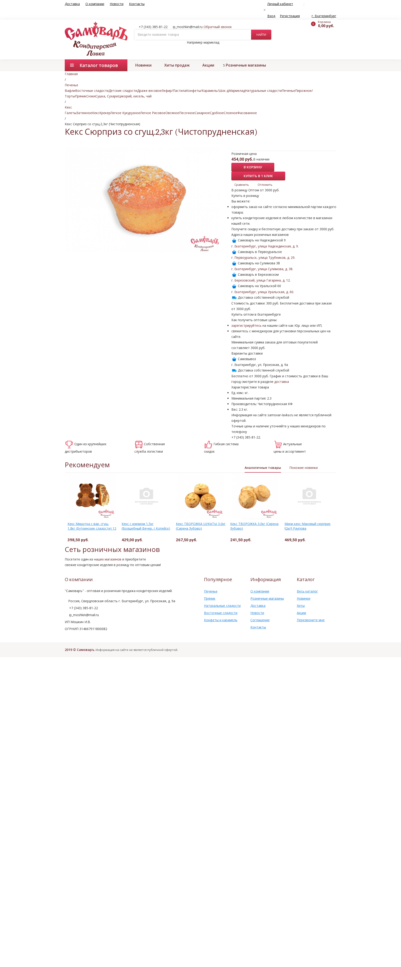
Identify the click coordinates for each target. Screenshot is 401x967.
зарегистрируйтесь (246, 325)
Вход (271, 16)
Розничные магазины (246, 65)
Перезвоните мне (311, 620)
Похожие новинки (303, 467)
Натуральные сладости (263, 90)
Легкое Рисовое (152, 113)
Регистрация (290, 16)
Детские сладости (123, 90)
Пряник (80, 96)
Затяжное (84, 113)
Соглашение (260, 620)
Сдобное (217, 113)
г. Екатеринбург (324, 16)
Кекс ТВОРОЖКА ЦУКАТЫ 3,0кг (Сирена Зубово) (201, 526)
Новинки (143, 65)
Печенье (288, 90)
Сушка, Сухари (106, 96)
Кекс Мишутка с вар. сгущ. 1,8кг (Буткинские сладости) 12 (92, 526)
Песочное (187, 113)
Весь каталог (307, 591)
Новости (116, 4)
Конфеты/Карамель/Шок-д (207, 90)
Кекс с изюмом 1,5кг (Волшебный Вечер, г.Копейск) (146, 526)
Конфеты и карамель (220, 620)
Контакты (137, 4)
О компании (94, 4)
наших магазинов (107, 559)
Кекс (95, 113)
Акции (208, 65)
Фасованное (247, 113)
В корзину (253, 167)
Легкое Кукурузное (125, 113)
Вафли (70, 90)
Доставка (72, 4)
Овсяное (172, 113)
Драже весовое (149, 90)
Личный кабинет (280, 4)
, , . (265, 246)
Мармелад (237, 90)
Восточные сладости (92, 90)
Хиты (301, 605)
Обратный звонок (218, 27)
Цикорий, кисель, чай (135, 96)
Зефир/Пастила (174, 90)
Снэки (90, 96)
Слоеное (230, 113)
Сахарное (202, 113)
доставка (281, 381)
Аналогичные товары (263, 467)
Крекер (104, 113)
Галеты (70, 113)
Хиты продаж (177, 65)
